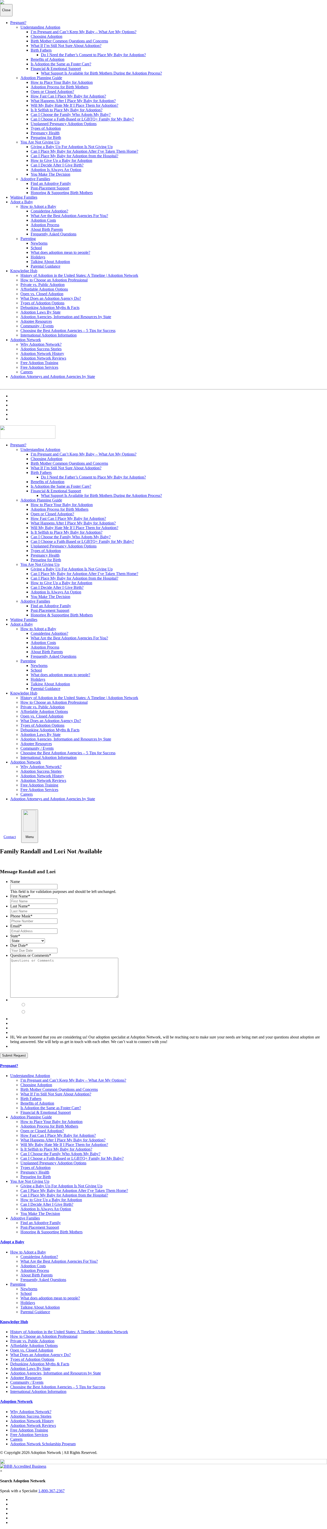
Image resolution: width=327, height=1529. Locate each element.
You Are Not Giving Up (40, 142)
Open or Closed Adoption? (52, 91)
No (29, 1012)
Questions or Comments (30, 955)
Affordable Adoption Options (44, 289)
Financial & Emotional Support (56, 68)
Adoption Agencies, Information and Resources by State (65, 317)
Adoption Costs (43, 220)
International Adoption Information (48, 335)
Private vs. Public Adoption (42, 284)
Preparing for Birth (46, 137)
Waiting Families (23, 197)
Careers (26, 372)
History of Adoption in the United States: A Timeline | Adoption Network (79, 275)
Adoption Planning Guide (41, 78)
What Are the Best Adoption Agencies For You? (69, 215)
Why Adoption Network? (41, 344)
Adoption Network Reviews (43, 358)
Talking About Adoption (50, 261)
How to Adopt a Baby (38, 206)
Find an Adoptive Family (51, 183)
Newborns (39, 243)
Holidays (38, 257)
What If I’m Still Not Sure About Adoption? (66, 45)
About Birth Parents (47, 229)
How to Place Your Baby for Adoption (62, 82)
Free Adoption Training (39, 363)
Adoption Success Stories (41, 349)
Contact (10, 837)
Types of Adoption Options (42, 303)
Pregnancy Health (45, 133)
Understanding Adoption (40, 27)
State (15, 936)
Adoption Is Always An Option (56, 170)
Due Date (19, 945)
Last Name (20, 906)
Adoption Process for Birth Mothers (59, 87)
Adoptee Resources (36, 321)
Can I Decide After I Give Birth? (57, 165)
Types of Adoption (46, 128)
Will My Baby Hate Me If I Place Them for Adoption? (74, 105)
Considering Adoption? (49, 211)
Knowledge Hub (23, 271)
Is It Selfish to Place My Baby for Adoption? (66, 110)
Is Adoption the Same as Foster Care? (61, 64)
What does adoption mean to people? (60, 252)
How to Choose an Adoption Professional (54, 280)
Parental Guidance (45, 266)
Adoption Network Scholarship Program (43, 1444)
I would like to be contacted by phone (56, 1000)
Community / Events (37, 326)
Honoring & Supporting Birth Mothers (62, 192)
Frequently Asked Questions (53, 234)
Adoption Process (45, 225)
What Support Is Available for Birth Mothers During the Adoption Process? (101, 73)
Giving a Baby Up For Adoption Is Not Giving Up (72, 147)
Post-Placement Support (50, 188)
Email (16, 926)
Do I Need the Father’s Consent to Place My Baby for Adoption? (93, 55)
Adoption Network (25, 340)
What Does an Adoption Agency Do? (50, 298)
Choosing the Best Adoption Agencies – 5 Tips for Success (67, 330)
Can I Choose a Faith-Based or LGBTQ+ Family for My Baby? (82, 119)
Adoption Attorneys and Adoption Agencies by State (52, 376)
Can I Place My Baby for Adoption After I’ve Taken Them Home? (84, 151)
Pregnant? (18, 22)
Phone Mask (21, 916)
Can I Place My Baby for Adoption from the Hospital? (74, 156)
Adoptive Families (35, 179)
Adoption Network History (42, 353)
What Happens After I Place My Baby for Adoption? (73, 101)
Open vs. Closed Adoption (41, 294)
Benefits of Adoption (47, 59)
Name (15, 881)
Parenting (28, 238)
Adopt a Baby (21, 202)
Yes (30, 1005)
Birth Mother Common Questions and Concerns (69, 41)
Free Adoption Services (39, 367)
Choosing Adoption (46, 36)
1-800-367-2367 (51, 1491)
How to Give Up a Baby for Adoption (61, 160)
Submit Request (14, 1055)
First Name (20, 896)
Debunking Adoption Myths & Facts (49, 307)
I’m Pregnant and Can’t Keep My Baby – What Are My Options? (83, 32)
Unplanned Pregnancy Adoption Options (64, 124)
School (36, 248)
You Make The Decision (50, 174)
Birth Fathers (41, 50)
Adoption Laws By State (40, 312)
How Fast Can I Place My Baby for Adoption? (68, 96)
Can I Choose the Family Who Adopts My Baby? (71, 114)
